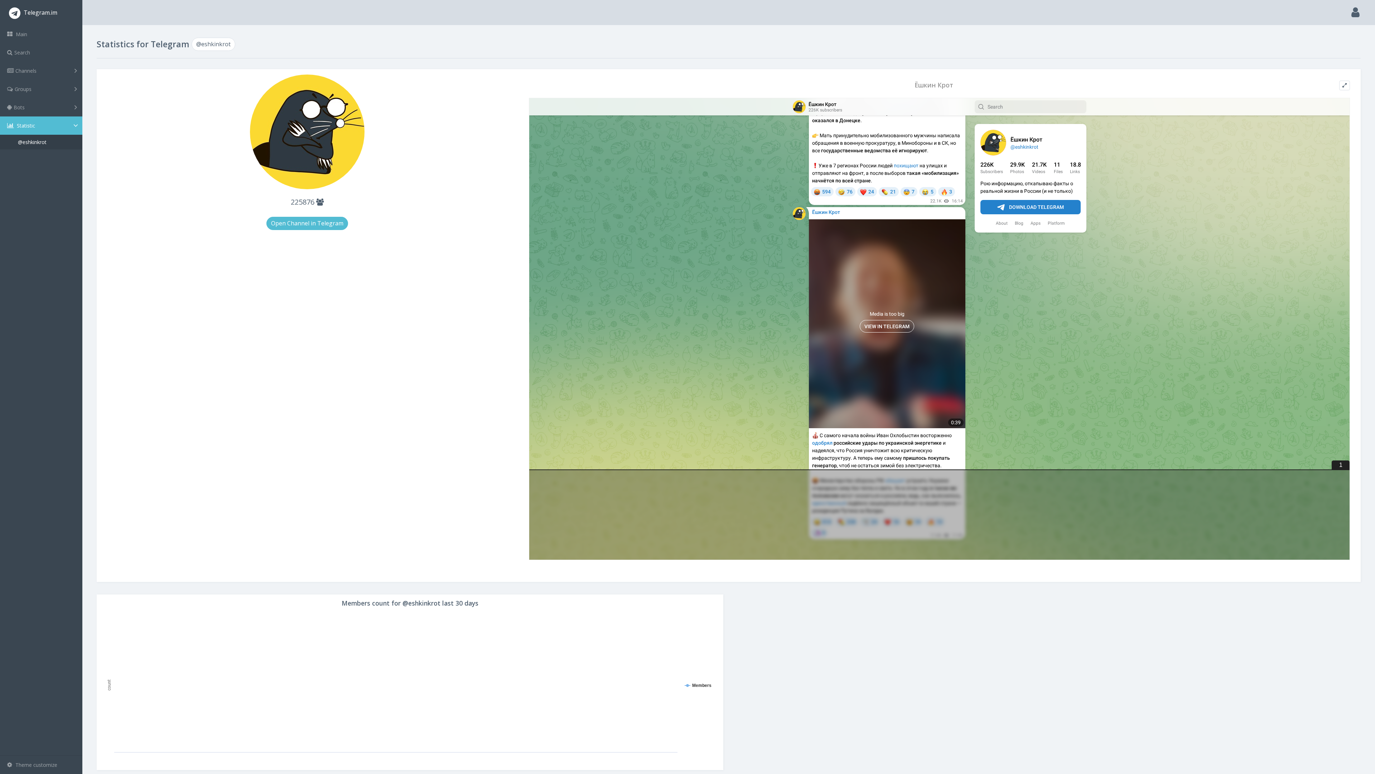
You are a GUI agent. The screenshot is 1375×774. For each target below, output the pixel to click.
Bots (19, 107)
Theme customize (35, 764)
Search (22, 52)
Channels (26, 70)
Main (20, 34)
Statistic (25, 125)
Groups (23, 89)
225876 (303, 202)
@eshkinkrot (32, 142)
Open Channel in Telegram (307, 223)
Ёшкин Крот (934, 85)
